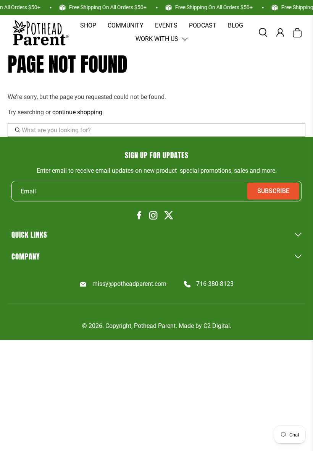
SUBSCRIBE (273, 191)
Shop (88, 25)
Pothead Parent (155, 325)
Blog (235, 25)
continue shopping (77, 112)
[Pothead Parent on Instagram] (153, 216)
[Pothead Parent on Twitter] (169, 215)
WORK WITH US (157, 38)
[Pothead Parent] (40, 32)
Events (166, 25)
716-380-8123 (215, 283)
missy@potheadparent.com (129, 283)
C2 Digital (216, 325)
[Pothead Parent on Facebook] (139, 216)
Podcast (202, 25)
